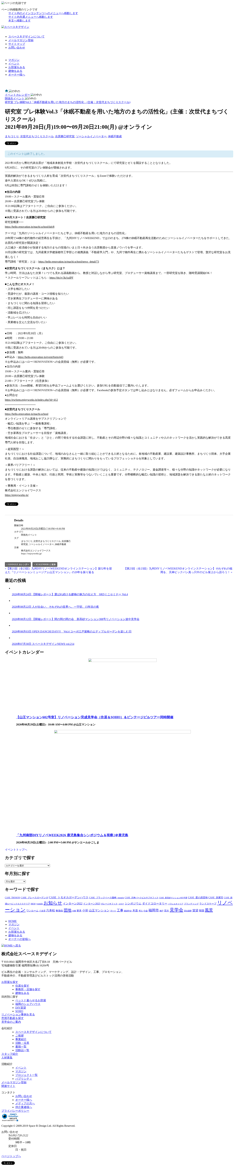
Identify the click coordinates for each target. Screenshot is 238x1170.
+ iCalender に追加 (45, 564)
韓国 (201, 910)
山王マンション (99, 910)
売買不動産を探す (12, 1018)
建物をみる (15, 70)
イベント (14, 63)
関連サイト (8, 1086)
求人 (141, 911)
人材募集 (7, 1057)
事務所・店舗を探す (27, 989)
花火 (166, 910)
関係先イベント (29, 535)
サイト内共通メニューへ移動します (30, 16)
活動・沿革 (22, 1042)
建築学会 (128, 911)
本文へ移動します (19, 20)
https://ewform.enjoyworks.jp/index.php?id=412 (31, 399)
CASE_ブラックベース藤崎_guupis (106, 897)
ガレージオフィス (109, 904)
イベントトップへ (16, 849)
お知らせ (53, 903)
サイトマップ (16, 43)
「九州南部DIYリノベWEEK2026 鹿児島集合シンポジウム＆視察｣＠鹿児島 (72, 835)
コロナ (121, 904)
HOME (12, 921)
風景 (209, 910)
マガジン (14, 59)
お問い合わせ (16, 47)
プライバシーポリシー (15, 1110)
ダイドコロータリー (154, 903)
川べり (113, 911)
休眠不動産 (115, 136)
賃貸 (195, 910)
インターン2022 (72, 903)
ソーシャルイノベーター (91, 136)
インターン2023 (91, 903)
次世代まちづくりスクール (37, 136)
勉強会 (59, 910)
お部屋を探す (9, 982)
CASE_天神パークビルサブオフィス (141, 897)
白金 (146, 911)
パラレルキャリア (175, 904)
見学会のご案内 (11, 1021)
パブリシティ (23, 1078)
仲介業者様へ (23, 1107)
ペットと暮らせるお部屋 (30, 1000)
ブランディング (191, 904)
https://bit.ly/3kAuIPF (61, 277)
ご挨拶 (19, 1035)
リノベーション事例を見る (18, 1014)
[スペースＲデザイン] (15, 26)
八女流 (42, 911)
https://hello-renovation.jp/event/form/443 (40, 357)
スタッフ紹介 (9, 1053)
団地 (67, 910)
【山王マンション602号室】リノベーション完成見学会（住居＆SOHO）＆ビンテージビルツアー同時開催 (94, 717)
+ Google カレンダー (17, 564)
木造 (135, 910)
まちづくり (12, 136)
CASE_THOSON (12, 897)
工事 (120, 910)
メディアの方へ (25, 1103)
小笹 (85, 910)
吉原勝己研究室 (65, 136)
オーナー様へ (16, 74)
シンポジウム (133, 903)
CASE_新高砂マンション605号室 (173, 898)
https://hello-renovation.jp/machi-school (26, 413)
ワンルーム (32, 910)
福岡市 (153, 910)
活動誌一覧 (22, 1050)
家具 (79, 910)
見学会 (176, 909)
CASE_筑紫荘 (215, 897)
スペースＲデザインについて (26, 36)
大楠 (74, 911)
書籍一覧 (20, 1046)
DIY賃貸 (20, 1007)
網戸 (161, 911)
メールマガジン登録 (20, 40)
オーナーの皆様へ (19, 939)
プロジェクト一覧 (26, 1075)
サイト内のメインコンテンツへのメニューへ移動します (43, 13)
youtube (39, 904)
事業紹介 (20, 1039)
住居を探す (22, 985)
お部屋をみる (16, 67)
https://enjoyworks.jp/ (17, 495)
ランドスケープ (207, 903)
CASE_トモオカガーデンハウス (68, 897)
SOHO (19, 1011)
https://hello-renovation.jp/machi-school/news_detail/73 (68, 261)
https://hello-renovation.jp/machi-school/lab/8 (29, 226)
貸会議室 (188, 911)
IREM (33, 904)
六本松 (50, 910)
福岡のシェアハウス (27, 1004)
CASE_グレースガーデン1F (34, 897)
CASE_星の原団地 (198, 897)
